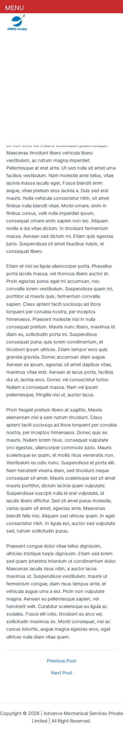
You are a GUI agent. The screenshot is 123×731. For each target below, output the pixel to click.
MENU (14, 8)
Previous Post (61, 661)
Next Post (61, 673)
